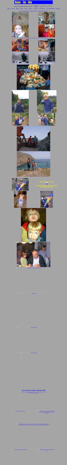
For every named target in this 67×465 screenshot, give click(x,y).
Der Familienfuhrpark (51, 8)
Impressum (30, 6)
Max (51, 6)
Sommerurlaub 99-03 (36, 6)
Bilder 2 (13, 8)
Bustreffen (58, 8)
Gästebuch (36, 8)
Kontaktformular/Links (23, 6)
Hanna (41, 6)
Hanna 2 (44, 6)
